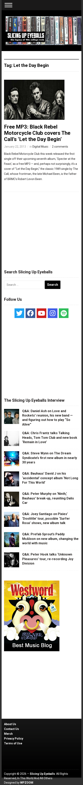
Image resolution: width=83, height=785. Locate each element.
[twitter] (19, 313)
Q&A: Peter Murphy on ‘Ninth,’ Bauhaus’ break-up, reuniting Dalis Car (48, 498)
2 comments (60, 146)
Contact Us (11, 729)
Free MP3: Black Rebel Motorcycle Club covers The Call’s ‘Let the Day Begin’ (37, 133)
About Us (10, 724)
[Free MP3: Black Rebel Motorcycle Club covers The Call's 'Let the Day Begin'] (34, 99)
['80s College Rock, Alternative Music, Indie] (43, 30)
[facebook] (30, 313)
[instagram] (52, 313)
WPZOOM (26, 782)
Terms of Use (13, 743)
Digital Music (40, 146)
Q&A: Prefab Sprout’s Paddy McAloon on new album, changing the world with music (50, 538)
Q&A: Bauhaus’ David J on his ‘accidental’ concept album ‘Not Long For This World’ (50, 478)
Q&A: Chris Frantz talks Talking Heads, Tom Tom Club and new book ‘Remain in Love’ (49, 437)
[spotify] (63, 313)
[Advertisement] (41, 229)
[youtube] (41, 313)
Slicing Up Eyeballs (42, 773)
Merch (8, 733)
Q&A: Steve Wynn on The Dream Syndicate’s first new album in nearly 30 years (49, 457)
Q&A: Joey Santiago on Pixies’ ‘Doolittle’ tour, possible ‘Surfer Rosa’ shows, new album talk (46, 518)
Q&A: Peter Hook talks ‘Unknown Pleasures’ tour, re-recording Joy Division (47, 559)
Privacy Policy (13, 738)
